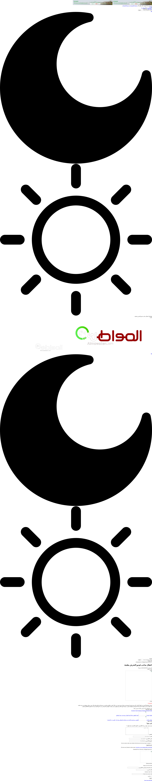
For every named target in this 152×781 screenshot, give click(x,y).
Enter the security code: (147, 773)
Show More (150, 9)
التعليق (150, 734)
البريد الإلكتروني (148, 738)
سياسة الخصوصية (133, 5)
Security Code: (147, 771)
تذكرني (149, 776)
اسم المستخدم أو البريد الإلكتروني (145, 767)
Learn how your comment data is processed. (136, 747)
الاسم (150, 736)
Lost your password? (148, 780)
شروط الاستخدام (125, 5)
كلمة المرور (149, 769)
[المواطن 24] (146, 7)
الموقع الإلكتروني (148, 740)
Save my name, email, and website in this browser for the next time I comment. (136, 743)
